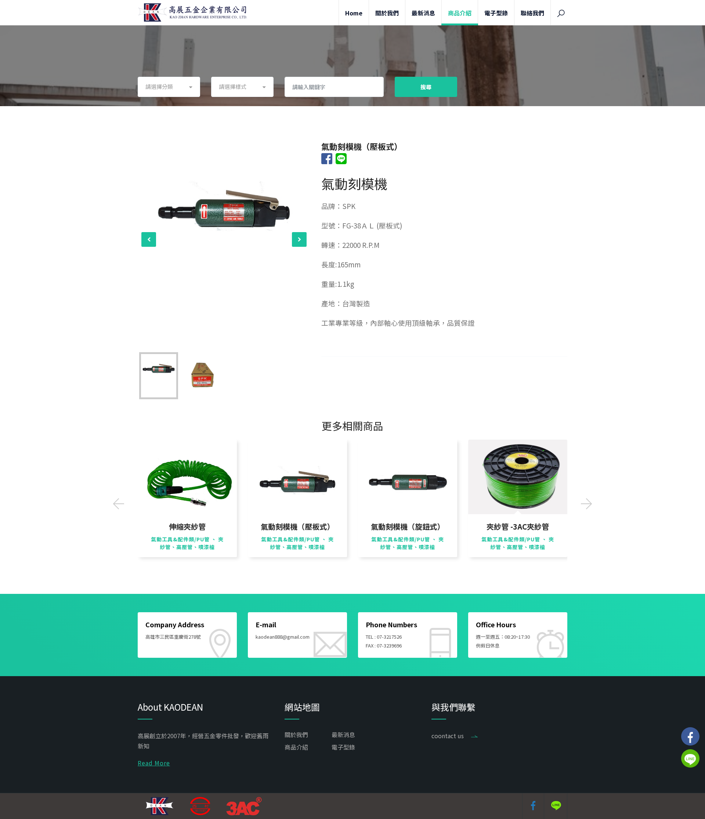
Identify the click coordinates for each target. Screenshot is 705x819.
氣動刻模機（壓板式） (297, 527)
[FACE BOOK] (690, 736)
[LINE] (690, 758)
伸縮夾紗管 (187, 527)
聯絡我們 (532, 12)
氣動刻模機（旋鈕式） (407, 527)
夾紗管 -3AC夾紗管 (518, 527)
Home (353, 12)
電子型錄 (496, 12)
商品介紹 (459, 12)
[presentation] (148, 239)
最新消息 (423, 12)
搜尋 (425, 87)
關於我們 (387, 12)
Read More (154, 762)
